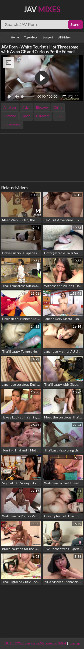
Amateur (10, 107)
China (58, 107)
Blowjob (42, 107)
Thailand (10, 116)
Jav (42, 9)
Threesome (12, 124)
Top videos (31, 37)
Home (15, 37)
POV (59, 116)
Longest (48, 37)
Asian (26, 107)
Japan (26, 116)
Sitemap (74, 643)
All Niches (64, 37)
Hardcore (43, 116)
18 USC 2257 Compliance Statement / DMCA (35, 643)
